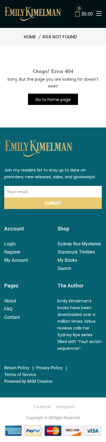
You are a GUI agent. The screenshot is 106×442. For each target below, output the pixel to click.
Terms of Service (20, 375)
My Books (67, 260)
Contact (12, 317)
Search (64, 268)
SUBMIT (53, 203)
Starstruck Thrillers (76, 252)
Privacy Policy (49, 368)
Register (12, 252)
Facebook (42, 406)
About (10, 301)
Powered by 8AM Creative (28, 381)
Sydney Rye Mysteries (79, 244)
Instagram (65, 406)
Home (30, 37)
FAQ (8, 309)
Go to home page (53, 99)
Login (10, 244)
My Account (16, 260)
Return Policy (16, 368)
